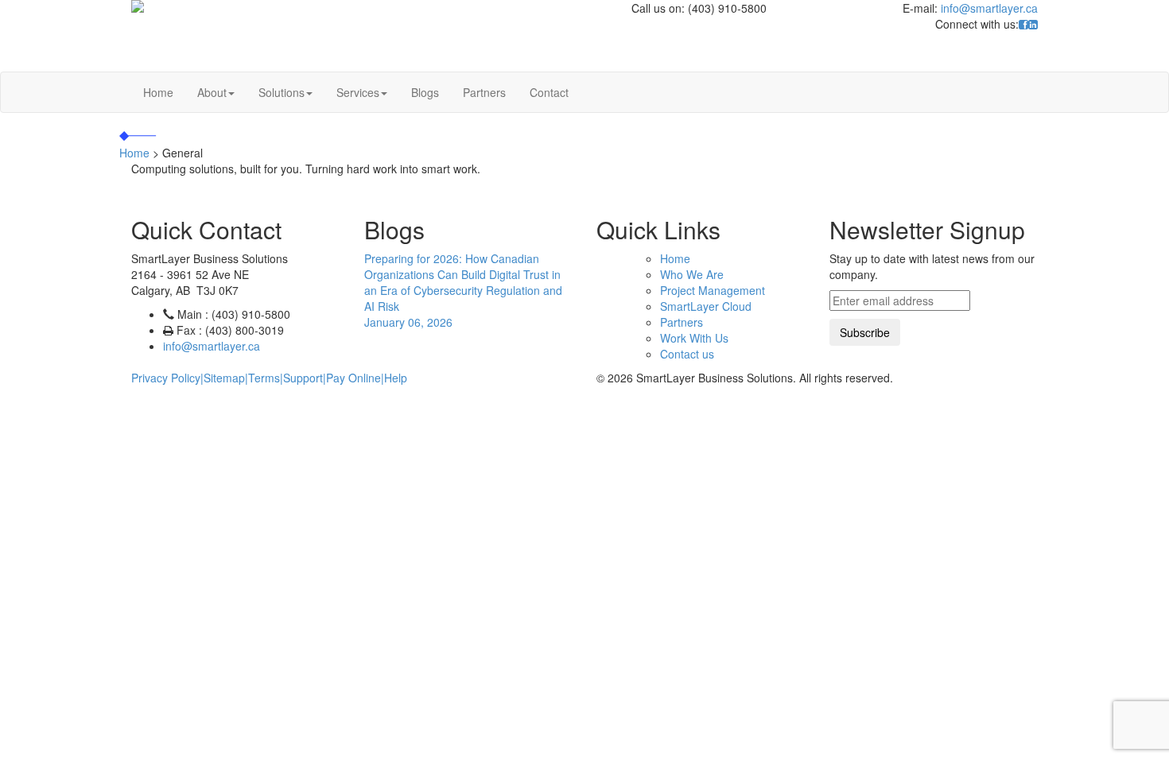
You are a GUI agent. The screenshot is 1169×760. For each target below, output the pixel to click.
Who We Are (692, 274)
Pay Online (353, 378)
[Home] (313, 6)
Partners (484, 92)
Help (395, 378)
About (212, 92)
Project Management (712, 290)
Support (303, 378)
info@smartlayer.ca (989, 8)
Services (357, 92)
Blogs (425, 92)
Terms (264, 378)
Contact (549, 92)
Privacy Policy (165, 378)
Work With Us (694, 338)
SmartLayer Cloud (706, 306)
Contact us (687, 354)
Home (158, 92)
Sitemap (224, 378)
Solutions (281, 92)
